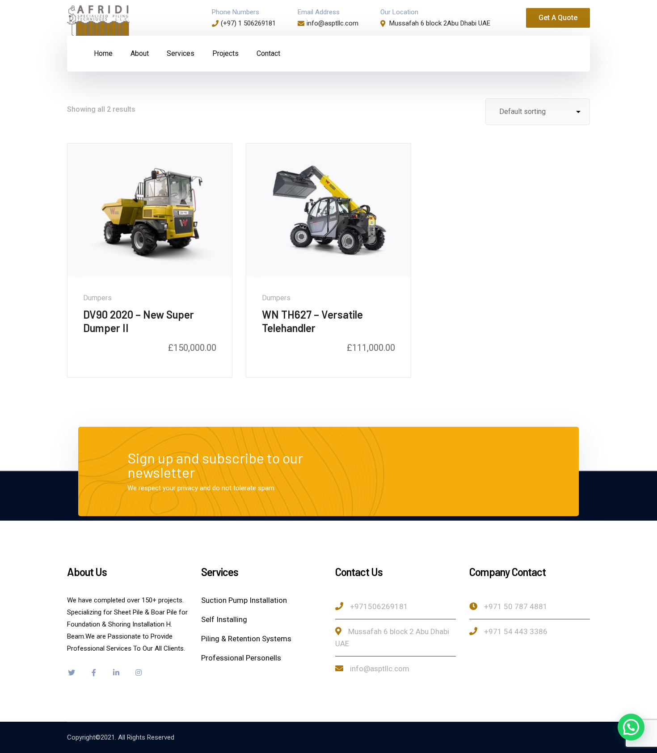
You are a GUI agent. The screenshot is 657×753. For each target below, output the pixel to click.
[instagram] (138, 672)
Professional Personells (241, 657)
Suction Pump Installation (244, 600)
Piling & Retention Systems (246, 638)
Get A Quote (558, 17)
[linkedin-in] (116, 672)
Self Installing (224, 619)
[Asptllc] (98, 21)
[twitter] (71, 672)
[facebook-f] (93, 672)
